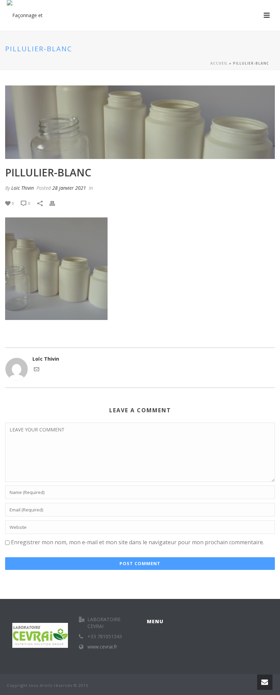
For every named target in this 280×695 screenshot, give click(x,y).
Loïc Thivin (22, 188)
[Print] (56, 203)
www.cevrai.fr (102, 647)
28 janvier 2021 (69, 188)
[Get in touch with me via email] (36, 370)
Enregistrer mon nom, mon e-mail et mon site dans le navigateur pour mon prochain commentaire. (137, 542)
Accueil (219, 63)
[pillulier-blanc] (140, 122)
